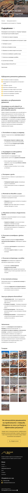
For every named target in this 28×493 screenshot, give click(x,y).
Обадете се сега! (15, 441)
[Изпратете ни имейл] (2, 482)
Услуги (3, 466)
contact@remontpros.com (9, 482)
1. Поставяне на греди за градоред (9, 37)
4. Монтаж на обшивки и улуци (8, 47)
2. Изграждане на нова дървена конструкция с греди (13, 40)
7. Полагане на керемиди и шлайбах (9, 57)
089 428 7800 (6, 480)
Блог (2, 470)
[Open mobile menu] (26, 2)
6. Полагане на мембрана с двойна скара (11, 53)
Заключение (4, 67)
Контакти (3, 474)
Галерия (3, 472)
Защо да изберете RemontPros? (8, 63)
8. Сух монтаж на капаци (7, 60)
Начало (3, 20)
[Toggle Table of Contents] (14, 28)
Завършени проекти (11, 20)
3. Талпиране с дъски (6, 43)
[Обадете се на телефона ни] (2, 480)
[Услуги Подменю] (5, 466)
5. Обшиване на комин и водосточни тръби (11, 50)
